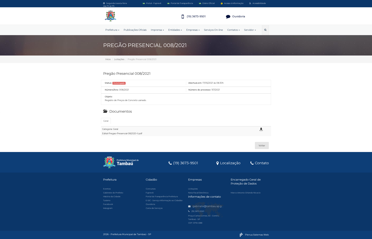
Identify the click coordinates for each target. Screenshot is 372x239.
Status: (108, 83)
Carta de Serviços (154, 208)
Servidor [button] (249, 30)
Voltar (262, 145)
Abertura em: (195, 83)
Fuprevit (150, 192)
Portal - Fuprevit (153, 3)
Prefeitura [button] (111, 30)
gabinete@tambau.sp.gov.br (210, 206)
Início (108, 59)
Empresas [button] (192, 30)
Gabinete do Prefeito (113, 192)
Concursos (150, 189)
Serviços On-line (213, 30)
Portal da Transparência (181, 3)
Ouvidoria (150, 204)
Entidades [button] (174, 30)
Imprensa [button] (156, 30)
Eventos (107, 189)
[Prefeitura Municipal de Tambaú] (129, 16)
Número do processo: (199, 89)
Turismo (106, 200)
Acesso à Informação (234, 3)
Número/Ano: (112, 89)
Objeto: (108, 96)
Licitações (119, 59)
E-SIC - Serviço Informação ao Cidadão (164, 200)
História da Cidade (111, 196)
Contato (261, 163)
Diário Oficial (208, 3)
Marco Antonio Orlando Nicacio (246, 192)
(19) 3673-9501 (185, 163)
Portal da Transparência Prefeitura (162, 196)
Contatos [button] (232, 30)
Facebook (108, 204)
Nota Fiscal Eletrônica (198, 192)
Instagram (107, 208)
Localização (229, 163)
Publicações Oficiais (135, 30)
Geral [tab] (105, 121)
